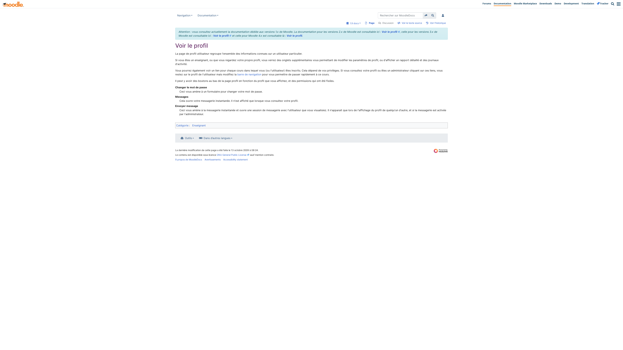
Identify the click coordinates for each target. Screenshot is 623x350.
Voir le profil (389, 31)
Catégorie (182, 125)
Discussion (388, 23)
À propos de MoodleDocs (188, 159)
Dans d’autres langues (217, 138)
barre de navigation (249, 74)
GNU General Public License (231, 154)
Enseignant (199, 125)
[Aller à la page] (426, 15)
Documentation (207, 15)
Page (371, 23)
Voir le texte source (412, 23)
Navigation (183, 15)
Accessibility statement (235, 159)
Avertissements (213, 159)
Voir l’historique (438, 23)
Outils (188, 138)
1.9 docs (353, 23)
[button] (619, 4)
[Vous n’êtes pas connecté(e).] (443, 15)
